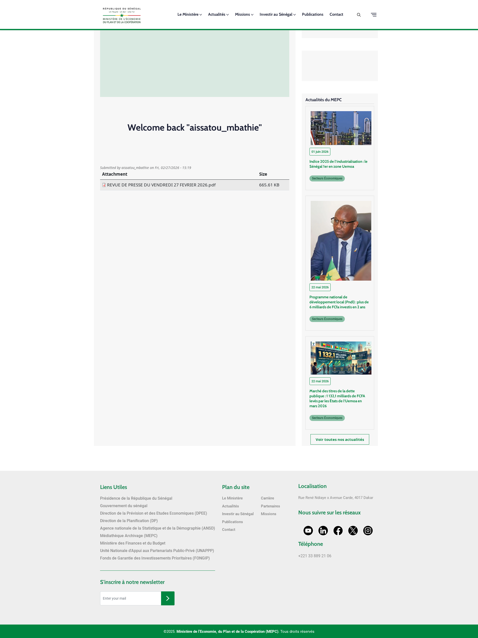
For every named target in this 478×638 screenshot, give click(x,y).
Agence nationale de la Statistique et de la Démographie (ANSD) (157, 528)
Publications (312, 14)
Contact (336, 14)
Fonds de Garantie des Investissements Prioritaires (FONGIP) (155, 558)
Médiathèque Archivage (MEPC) (129, 535)
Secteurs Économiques (327, 178)
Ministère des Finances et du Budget (132, 543)
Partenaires (270, 506)
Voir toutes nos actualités (340, 439)
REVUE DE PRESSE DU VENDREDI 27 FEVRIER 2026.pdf (161, 185)
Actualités (217, 14)
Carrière (267, 498)
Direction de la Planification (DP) (129, 520)
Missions (243, 14)
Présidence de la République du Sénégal (136, 498)
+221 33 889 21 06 (314, 556)
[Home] (122, 13)
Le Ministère (188, 14)
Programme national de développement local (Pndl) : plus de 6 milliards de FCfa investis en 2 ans (339, 302)
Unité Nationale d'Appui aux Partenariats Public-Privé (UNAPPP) (157, 550)
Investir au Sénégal (276, 14)
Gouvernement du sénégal (123, 505)
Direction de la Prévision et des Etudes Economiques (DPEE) (153, 513)
